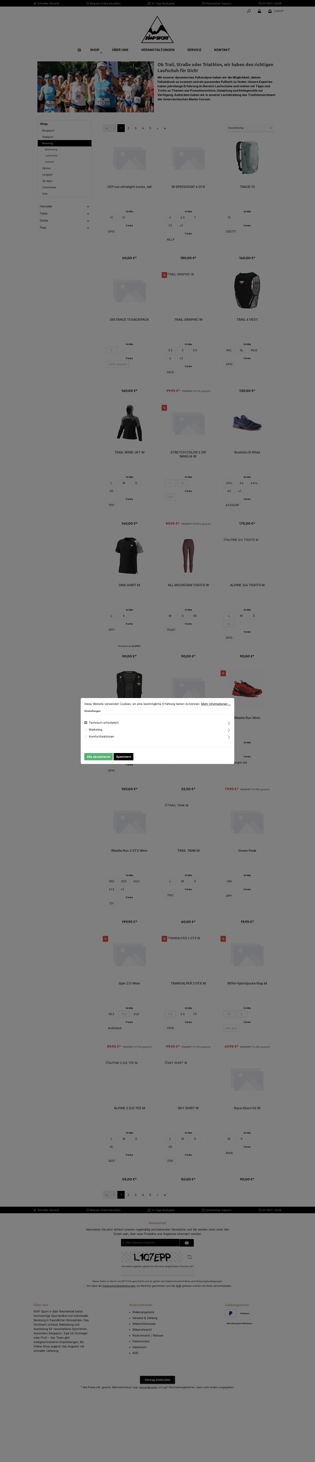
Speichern (123, 756)
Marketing (95, 729)
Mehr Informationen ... (216, 704)
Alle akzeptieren (98, 756)
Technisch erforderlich (104, 722)
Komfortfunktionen (101, 736)
